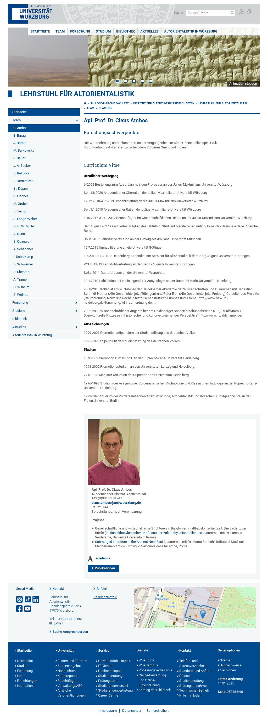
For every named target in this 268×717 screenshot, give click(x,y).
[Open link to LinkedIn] (36, 599)
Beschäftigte (67, 681)
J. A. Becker (22, 166)
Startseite (40, 31)
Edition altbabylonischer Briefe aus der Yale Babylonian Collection (154, 533)
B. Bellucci (21, 173)
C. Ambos (20, 128)
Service (103, 650)
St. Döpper (21, 188)
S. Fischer (20, 196)
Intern (178, 12)
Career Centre (108, 695)
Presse (184, 676)
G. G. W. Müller (24, 226)
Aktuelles (149, 31)
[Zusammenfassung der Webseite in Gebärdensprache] (249, 12)
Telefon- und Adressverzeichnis (192, 663)
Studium (103, 31)
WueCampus (148, 665)
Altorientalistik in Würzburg (190, 31)
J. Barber (19, 143)
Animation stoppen (243, 83)
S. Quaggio (21, 241)
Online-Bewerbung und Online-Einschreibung (152, 680)
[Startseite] (85, 103)
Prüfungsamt (108, 681)
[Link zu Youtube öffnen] (28, 608)
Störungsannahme (193, 686)
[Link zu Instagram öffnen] (20, 599)
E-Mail (58, 623)
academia (103, 558)
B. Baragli (20, 135)
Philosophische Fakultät (110, 103)
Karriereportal (67, 676)
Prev (17, 57)
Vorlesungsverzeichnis (155, 670)
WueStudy (146, 660)
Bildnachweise (231, 665)
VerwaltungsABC (70, 686)
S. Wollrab (20, 295)
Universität (25, 661)
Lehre (21, 676)
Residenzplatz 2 (105, 597)
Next (250, 57)
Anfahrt (102, 589)
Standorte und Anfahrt (195, 671)
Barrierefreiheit (158, 711)
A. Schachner (23, 249)
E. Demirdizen (23, 181)
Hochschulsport (110, 671)
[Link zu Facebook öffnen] (20, 608)
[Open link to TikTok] (28, 599)
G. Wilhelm (21, 287)
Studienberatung (110, 676)
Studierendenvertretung (114, 690)
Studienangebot (69, 666)
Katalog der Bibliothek (155, 690)
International (26, 686)
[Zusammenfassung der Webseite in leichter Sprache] (241, 12)
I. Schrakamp (23, 257)
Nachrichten (67, 671)
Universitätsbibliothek (114, 661)
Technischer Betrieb (194, 690)
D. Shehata (21, 272)
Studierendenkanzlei (113, 686)
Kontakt (58, 589)
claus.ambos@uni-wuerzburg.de (116, 503)
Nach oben (228, 670)
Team (60, 31)
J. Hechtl (19, 211)
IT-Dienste (105, 666)
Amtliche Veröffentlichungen (72, 692)
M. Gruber (20, 204)
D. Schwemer (23, 264)
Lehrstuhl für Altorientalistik (77, 94)
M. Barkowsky (23, 150)
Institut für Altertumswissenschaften (163, 103)
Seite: (222, 692)
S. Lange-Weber (25, 219)
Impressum (108, 711)
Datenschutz (131, 711)
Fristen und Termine (72, 661)
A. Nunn (19, 234)
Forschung (80, 31)
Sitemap (226, 660)
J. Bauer (19, 158)
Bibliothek (125, 31)
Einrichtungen (27, 681)
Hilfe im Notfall (190, 695)
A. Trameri (21, 279)
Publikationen (105, 568)
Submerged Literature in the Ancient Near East (129, 542)
